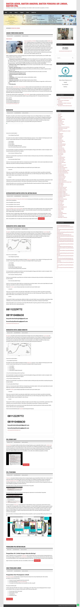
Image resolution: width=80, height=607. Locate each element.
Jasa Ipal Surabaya (61, 159)
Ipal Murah (60, 146)
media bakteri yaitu (17, 86)
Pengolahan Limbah (62, 192)
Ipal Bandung (60, 133)
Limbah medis (49, 445)
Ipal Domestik (60, 136)
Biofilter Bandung (61, 119)
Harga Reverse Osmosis (62, 128)
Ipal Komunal (60, 140)
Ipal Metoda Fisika (61, 145)
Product (22, 12)
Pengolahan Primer (61, 196)
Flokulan (59, 125)
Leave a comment (25, 35)
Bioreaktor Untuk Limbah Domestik (16, 330)
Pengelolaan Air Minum (62, 189)
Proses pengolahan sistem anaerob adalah (14, 208)
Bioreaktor (9, 110)
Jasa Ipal (59, 155)
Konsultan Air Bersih (62, 164)
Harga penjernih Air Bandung (63, 126)
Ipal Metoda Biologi (62, 144)
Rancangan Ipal (61, 204)
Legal (11, 12)
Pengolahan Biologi (61, 191)
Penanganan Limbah (62, 188)
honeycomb (23, 86)
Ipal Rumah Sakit (61, 149)
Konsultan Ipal (61, 166)
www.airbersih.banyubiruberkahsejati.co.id (65, 238)
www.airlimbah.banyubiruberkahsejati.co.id (65, 239)
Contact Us (33, 12)
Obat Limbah (60, 185)
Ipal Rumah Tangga (61, 150)
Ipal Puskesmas (61, 147)
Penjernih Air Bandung (62, 199)
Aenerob (59, 113)
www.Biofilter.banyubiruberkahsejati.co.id (65, 246)
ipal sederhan (60, 153)
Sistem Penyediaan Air (62, 206)
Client (27, 12)
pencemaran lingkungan (22, 581)
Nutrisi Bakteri (61, 184)
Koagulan (60, 163)
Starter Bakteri (61, 208)
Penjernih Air (60, 197)
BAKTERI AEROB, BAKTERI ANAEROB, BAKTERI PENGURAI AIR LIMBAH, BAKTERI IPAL (37, 4)
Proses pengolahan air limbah (30, 40)
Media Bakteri (60, 183)
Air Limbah (60, 116)
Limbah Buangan (61, 175)
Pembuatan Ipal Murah (62, 187)
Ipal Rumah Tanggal (62, 151)
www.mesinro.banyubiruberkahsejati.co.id (65, 258)
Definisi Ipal (60, 123)
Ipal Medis (60, 142)
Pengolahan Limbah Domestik (64, 195)
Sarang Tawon (60, 205)
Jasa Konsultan (61, 161)
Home (6, 12)
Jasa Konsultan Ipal (61, 162)
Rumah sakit (8, 445)
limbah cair (16, 504)
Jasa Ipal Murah (61, 158)
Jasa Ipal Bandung (61, 157)
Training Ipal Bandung (62, 213)
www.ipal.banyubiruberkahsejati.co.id (64, 234)
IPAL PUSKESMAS (11, 472)
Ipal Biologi (60, 134)
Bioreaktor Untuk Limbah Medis (15, 226)
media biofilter (27, 94)
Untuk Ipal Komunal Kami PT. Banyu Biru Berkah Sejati (16, 198)
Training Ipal (60, 212)
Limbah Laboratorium (62, 180)
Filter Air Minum (61, 124)
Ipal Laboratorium (61, 141)
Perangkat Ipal (61, 200)
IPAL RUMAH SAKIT (11, 439)
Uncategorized (61, 216)
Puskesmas (8, 477)
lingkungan (29, 259)
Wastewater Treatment (62, 217)
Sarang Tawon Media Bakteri (15, 33)
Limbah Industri (61, 179)
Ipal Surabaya (60, 154)
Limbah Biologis (61, 174)
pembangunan (24, 556)
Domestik (21, 408)
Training (59, 210)
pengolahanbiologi (17, 35)
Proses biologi (46, 231)
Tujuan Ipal (60, 214)
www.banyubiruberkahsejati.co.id (12, 103)
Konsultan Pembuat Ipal (62, 171)
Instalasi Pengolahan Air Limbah (12, 480)
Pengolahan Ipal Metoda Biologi (15, 547)
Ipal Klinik (60, 138)
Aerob (59, 115)
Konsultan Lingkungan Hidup (63, 170)
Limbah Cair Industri (62, 176)
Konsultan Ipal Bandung (62, 167)
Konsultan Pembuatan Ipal (63, 172)
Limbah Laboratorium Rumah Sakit (64, 182)
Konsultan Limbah (61, 168)
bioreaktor (12, 286)
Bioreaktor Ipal (61, 121)
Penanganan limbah (10, 576)
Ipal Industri (60, 137)
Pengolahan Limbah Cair (62, 193)
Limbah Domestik (61, 178)
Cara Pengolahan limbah (13, 568)
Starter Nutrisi (61, 209)
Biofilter (59, 117)
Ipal (58, 132)
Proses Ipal (60, 202)
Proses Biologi (61, 201)
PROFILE (16, 12)
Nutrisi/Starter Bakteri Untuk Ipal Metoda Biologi (21, 193)
